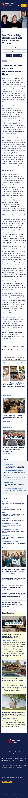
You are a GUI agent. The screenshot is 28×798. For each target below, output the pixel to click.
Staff (16, 47)
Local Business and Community (13, 470)
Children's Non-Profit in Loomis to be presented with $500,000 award (13, 579)
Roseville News (6, 453)
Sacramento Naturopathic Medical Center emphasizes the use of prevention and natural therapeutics (14, 714)
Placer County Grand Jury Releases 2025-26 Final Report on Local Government (15, 478)
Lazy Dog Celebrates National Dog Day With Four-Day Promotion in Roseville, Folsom (14, 384)
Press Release (10, 61)
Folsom (4, 389)
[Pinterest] (14, 55)
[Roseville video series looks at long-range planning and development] (14, 438)
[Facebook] (7, 55)
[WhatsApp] (17, 55)
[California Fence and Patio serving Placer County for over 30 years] (14, 668)
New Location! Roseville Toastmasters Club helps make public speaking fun (14, 466)
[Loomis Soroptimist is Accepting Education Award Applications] (14, 558)
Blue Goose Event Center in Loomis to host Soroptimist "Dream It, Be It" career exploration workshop (13, 595)
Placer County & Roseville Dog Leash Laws (14, 484)
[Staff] (11, 48)
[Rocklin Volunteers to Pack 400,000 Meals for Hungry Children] (14, 405)
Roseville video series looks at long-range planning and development (13, 449)
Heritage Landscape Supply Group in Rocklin (13, 543)
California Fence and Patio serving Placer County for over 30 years (13, 679)
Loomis (4, 573)
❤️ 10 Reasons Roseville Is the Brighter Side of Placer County (13, 538)
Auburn (4, 421)
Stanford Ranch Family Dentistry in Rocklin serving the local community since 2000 (13, 636)
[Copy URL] (20, 55)
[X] (10, 55)
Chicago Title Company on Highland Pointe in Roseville (13, 531)
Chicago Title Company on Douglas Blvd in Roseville (15, 491)
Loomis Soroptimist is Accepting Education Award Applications (14, 570)
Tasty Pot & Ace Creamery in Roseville (14, 472)
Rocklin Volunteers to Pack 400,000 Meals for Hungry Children (12, 417)
